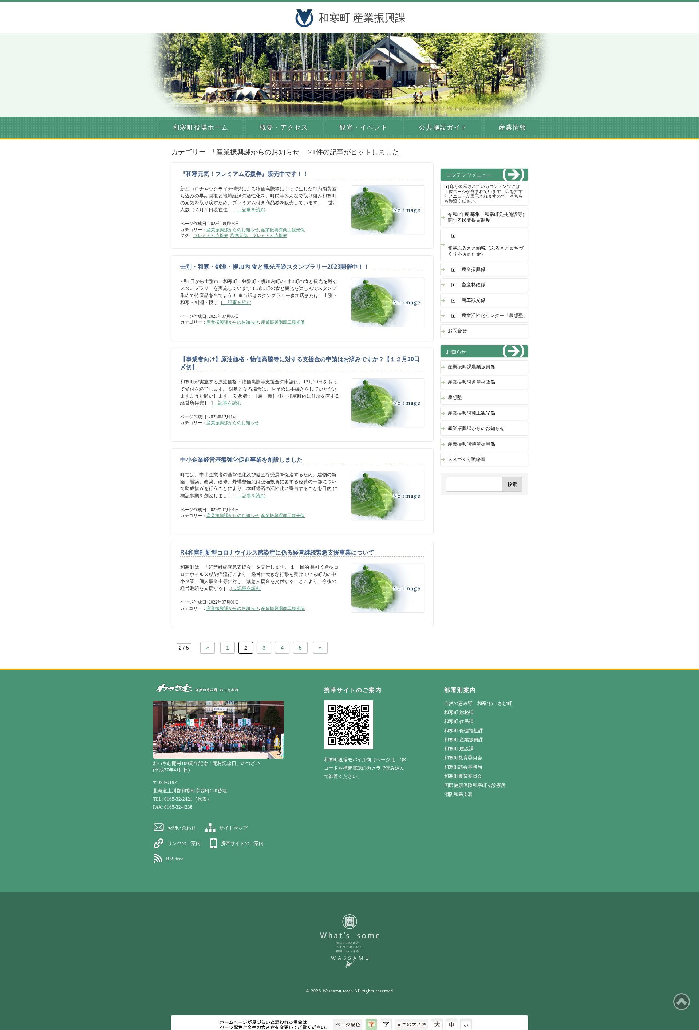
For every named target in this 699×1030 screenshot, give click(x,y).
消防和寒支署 (458, 794)
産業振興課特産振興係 (471, 444)
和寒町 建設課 (459, 748)
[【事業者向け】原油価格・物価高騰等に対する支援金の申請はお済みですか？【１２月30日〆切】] (382, 430)
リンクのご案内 (184, 843)
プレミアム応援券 (210, 235)
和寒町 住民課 (459, 721)
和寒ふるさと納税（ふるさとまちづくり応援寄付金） (486, 251)
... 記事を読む (250, 209)
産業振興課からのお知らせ (232, 229)
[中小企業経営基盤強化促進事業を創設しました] (382, 523)
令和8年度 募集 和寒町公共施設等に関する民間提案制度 (487, 217)
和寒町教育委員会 (463, 758)
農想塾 (455, 397)
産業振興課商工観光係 (283, 229)
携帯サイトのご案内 (242, 843)
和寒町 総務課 (459, 712)
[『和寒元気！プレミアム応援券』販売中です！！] (382, 237)
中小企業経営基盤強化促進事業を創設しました (241, 460)
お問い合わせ (181, 828)
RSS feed (175, 858)
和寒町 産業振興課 (362, 18)
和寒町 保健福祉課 (463, 730)
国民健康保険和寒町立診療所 (475, 785)
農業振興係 (473, 269)
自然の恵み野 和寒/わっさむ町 (478, 703)
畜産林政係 (473, 284)
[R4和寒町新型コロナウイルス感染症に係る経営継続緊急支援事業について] (382, 616)
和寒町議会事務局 (463, 767)
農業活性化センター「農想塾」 (495, 315)
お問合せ (457, 331)
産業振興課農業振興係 (471, 367)
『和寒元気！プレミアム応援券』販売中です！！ (244, 174)
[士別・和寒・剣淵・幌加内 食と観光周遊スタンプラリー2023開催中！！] (382, 330)
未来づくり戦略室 (467, 459)
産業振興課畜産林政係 (471, 382)
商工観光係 (473, 300)
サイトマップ (233, 828)
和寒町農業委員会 (463, 776)
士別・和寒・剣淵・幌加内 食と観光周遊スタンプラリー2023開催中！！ (275, 267)
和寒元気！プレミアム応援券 (258, 235)
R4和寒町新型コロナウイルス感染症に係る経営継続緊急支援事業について (277, 552)
